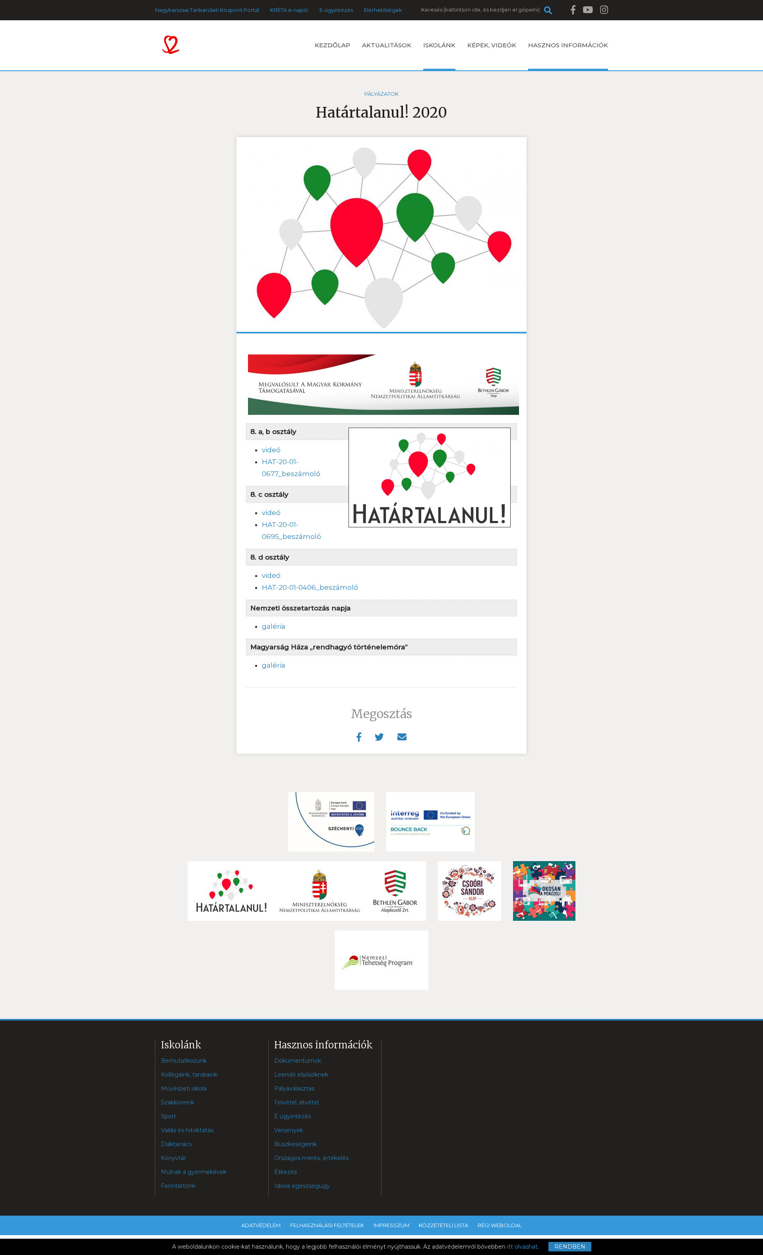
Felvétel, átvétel (296, 1102)
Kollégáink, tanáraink (189, 1074)
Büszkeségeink (295, 1144)
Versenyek (288, 1130)
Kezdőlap (332, 45)
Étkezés (285, 1172)
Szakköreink (177, 1102)
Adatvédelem (261, 1225)
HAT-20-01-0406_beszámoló (310, 587)
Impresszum (391, 1225)
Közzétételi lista (443, 1225)
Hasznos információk (568, 45)
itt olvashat (522, 1246)
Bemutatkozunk (184, 1060)
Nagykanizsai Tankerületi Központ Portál (207, 10)
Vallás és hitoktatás (187, 1130)
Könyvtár (173, 1158)
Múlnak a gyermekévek (194, 1172)
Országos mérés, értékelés (311, 1158)
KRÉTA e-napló (289, 10)
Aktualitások (386, 45)
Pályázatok (381, 94)
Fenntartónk (178, 1185)
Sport (168, 1116)
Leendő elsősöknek (301, 1074)
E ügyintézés (292, 1116)
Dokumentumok (297, 1060)
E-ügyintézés (336, 10)
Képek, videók (491, 45)
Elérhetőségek (383, 10)
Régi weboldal (500, 1225)
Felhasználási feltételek (327, 1225)
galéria (273, 626)
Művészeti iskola (184, 1088)
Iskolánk (439, 45)
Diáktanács (176, 1144)
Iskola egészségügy (302, 1185)
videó (271, 450)
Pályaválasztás (294, 1088)
